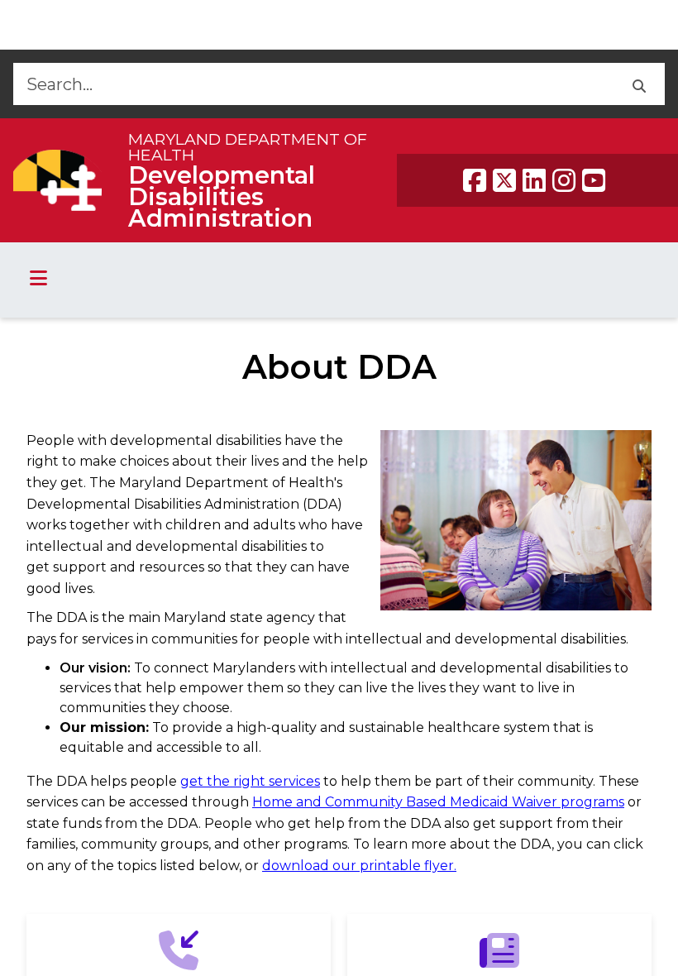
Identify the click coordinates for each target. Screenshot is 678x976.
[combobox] (313, 84)
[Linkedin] (534, 180)
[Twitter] (504, 180)
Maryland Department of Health (247, 147)
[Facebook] (474, 180)
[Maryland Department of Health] (57, 180)
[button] (639, 84)
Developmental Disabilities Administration (221, 196)
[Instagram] (563, 180)
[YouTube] (593, 180)
